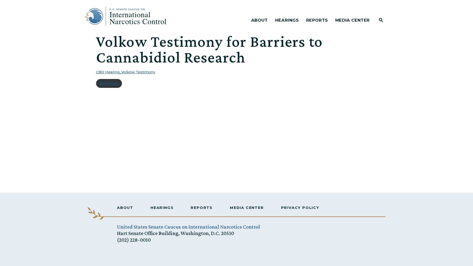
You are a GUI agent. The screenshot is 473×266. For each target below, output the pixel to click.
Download (109, 83)
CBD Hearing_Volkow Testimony (125, 72)
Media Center (352, 20)
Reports (317, 20)
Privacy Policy (300, 207)
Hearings (287, 20)
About (259, 20)
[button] (380, 20)
